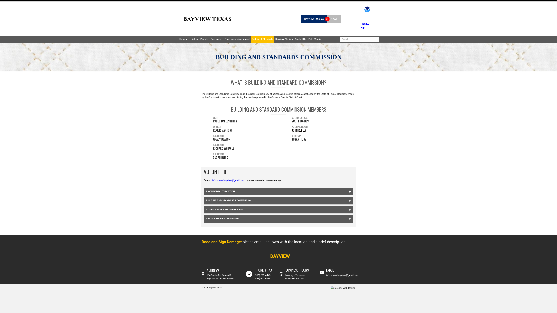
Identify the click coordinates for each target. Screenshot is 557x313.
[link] (183, 39)
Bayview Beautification (220, 191)
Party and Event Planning (222, 218)
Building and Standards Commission (228, 200)
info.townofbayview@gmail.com (228, 180)
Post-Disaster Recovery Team (224, 209)
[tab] (278, 191)
